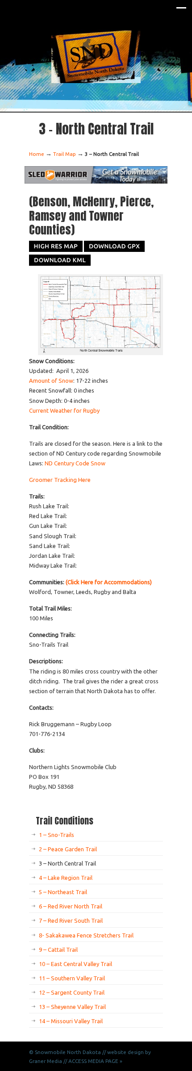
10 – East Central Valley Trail (75, 964)
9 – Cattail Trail (58, 949)
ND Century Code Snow (75, 463)
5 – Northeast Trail (63, 892)
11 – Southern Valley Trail (72, 978)
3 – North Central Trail (67, 863)
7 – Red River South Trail (71, 920)
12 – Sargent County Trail (71, 992)
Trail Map (64, 154)
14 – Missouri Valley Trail (71, 1021)
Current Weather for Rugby (64, 410)
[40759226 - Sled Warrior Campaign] (96, 181)
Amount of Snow (51, 380)
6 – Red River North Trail (70, 906)
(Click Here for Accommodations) (109, 582)
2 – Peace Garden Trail (68, 849)
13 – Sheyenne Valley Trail (72, 1007)
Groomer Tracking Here (60, 480)
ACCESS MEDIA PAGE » (95, 1061)
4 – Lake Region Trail (65, 877)
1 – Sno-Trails (56, 835)
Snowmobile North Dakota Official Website (96, 56)
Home (36, 154)
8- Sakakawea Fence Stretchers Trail (86, 935)
